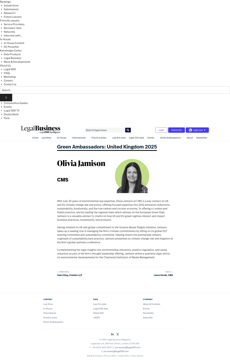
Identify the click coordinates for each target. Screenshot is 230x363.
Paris (7, 118)
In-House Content (14, 43)
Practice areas (99, 137)
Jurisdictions (11, 5)
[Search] (6, 97)
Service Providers (14, 24)
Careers (8, 80)
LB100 (96, 317)
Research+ (10, 13)
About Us (5, 65)
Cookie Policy (124, 356)
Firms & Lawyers (9, 20)
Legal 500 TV (12, 110)
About (190, 137)
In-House (5, 39)
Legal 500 (10, 69)
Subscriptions (137, 356)
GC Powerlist (11, 46)
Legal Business (12, 58)
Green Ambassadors (170, 137)
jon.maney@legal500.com (128, 347)
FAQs (7, 73)
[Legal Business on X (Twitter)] (117, 334)
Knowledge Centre (11, 50)
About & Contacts (151, 304)
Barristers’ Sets (12, 28)
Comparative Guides (16, 103)
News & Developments (17, 61)
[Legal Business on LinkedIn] (112, 334)
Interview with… (13, 35)
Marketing (10, 76)
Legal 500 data (136, 137)
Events (8, 106)
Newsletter (201, 137)
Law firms (46, 137)
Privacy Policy (110, 356)
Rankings (5, 1)
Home (35, 137)
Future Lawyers (13, 16)
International (79, 137)
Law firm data (119, 137)
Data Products (12, 54)
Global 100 (98, 313)
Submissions (11, 9)
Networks (9, 31)
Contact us (10, 84)
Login (161, 130)
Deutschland (11, 114)
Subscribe (176, 130)
